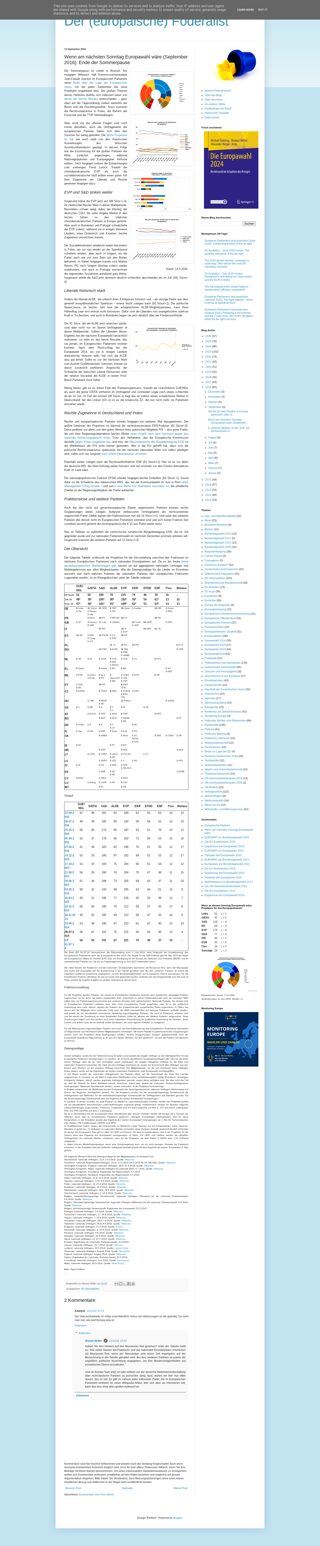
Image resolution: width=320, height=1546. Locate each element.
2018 (208, 377)
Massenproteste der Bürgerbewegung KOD (157, 441)
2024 (208, 346)
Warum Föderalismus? (218, 90)
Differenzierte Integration (219, 573)
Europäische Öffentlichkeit (220, 618)
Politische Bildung (215, 733)
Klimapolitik (211, 707)
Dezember (214, 391)
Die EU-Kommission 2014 (220, 890)
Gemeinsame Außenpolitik (220, 667)
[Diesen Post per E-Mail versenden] (116, 1284)
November (214, 396)
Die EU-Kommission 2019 (220, 868)
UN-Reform (211, 787)
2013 (208, 489)
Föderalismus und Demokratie (222, 662)
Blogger (177, 1517)
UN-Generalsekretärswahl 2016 (223, 778)
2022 (208, 356)
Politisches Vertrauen (217, 738)
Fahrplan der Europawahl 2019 (223, 877)
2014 (208, 484)
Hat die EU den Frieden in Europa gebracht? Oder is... (228, 413)
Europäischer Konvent (218, 622)
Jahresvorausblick (215, 702)
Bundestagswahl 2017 (218, 538)
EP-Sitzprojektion (90, 1288)
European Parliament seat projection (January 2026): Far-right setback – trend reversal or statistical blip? (229, 300)
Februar (213, 468)
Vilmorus (118, 1245)
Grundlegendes (214, 680)
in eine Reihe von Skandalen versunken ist (141, 486)
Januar (212, 473)
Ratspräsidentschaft (216, 742)
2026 (208, 336)
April (211, 457)
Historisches (212, 693)
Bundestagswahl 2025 (218, 547)
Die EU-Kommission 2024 (220, 841)
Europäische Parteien (217, 825)
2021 (208, 361)
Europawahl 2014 (215, 640)
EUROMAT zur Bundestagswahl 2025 (227, 837)
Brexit (208, 520)
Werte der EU (213, 804)
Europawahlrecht (215, 653)
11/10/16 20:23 (95, 1310)
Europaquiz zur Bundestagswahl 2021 (227, 864)
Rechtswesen (213, 747)
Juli (210, 442)
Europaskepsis (213, 635)
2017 (208, 382)
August (212, 437)
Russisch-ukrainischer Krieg (221, 756)
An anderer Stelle (215, 104)
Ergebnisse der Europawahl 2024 (224, 846)
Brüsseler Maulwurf (216, 524)
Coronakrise (212, 560)
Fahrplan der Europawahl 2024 (223, 855)
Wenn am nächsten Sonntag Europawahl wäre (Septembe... (228, 421)
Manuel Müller (93, 1340)
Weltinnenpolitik (214, 800)
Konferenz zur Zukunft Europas (223, 711)
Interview (210, 698)
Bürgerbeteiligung (215, 551)
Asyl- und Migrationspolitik (220, 516)
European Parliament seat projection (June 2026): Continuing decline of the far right (230, 242)
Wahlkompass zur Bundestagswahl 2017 (229, 881)
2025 (208, 341)
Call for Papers (213, 555)
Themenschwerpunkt (217, 773)
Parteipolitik (212, 724)
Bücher (209, 529)
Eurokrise (210, 600)
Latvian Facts (121, 1248)
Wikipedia (129, 1159)
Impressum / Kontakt (217, 112)
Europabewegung (215, 609)
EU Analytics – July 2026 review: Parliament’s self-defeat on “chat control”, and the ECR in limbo (229, 276)
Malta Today (118, 1263)
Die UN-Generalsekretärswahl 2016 (226, 886)
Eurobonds (211, 596)
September (215, 407)
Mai (210, 452)
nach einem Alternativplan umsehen (124, 453)
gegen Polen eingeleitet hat (92, 441)
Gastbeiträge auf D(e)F (218, 108)
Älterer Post (180, 1488)
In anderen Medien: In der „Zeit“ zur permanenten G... (228, 429)
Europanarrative (214, 627)
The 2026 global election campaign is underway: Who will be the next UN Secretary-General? (227, 263)
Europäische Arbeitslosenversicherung (227, 613)
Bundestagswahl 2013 (218, 533)
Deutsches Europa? (216, 564)
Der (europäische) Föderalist (146, 21)
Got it (263, 9)
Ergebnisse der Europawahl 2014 (224, 895)
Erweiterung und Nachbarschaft (223, 582)
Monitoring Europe (216, 716)
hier (241, 999)
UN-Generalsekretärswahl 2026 (223, 782)
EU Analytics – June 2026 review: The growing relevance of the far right (227, 252)
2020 (208, 366)
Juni (211, 447)
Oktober (213, 402)
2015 (208, 479)
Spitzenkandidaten (216, 765)
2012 (208, 494)
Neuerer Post (73, 1488)
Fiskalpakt (211, 658)
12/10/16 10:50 (118, 1340)
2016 (208, 387)
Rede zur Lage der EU (218, 751)
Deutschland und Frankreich (221, 569)
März (211, 463)
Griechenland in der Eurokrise (222, 676)
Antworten (81, 1325)
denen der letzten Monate (81, 99)
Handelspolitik (213, 685)
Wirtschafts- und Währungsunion (224, 809)
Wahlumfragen (213, 796)
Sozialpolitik (212, 760)
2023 (208, 351)
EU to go (210, 591)
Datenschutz (212, 117)
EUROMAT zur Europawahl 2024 (224, 850)
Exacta (119, 1227)
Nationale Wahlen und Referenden (225, 720)
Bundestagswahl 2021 (218, 542)
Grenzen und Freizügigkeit (220, 671)
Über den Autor (213, 99)
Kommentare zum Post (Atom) (96, 1494)
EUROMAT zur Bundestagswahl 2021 (227, 859)
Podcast (209, 729)
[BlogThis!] (120, 1284)
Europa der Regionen (217, 605)
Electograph (123, 1260)
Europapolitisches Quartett (220, 631)
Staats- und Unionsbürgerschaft (223, 769)
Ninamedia (124, 1251)
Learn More (245, 9)
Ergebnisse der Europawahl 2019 (224, 872)
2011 (208, 499)
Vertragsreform (213, 791)
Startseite (127, 1488)
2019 (208, 371)
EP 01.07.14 (69, 944)
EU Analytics (212, 587)
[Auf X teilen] (125, 1284)
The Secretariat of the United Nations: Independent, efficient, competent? (227, 288)
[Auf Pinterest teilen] (133, 1284)
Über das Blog (213, 95)
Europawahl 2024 (215, 649)
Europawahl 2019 (215, 644)
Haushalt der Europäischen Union (225, 689)
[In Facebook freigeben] (129, 1284)
